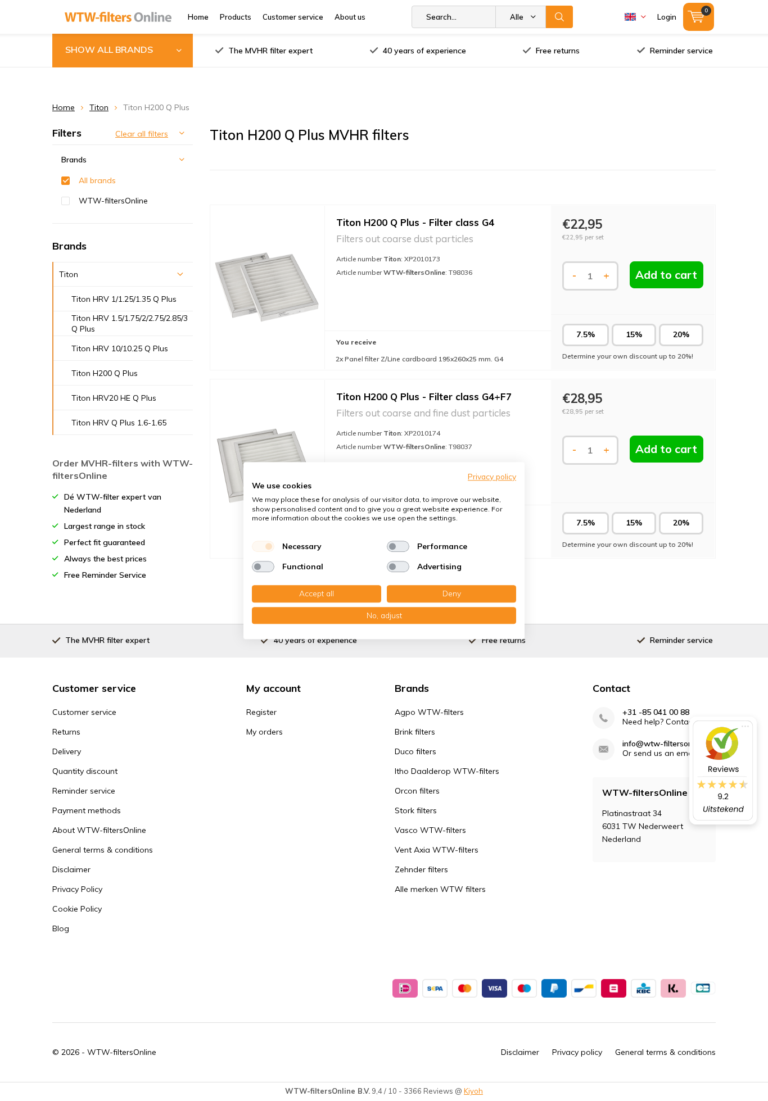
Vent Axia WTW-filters (436, 850)
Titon (99, 107)
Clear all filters (141, 134)
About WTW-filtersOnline (99, 830)
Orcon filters (417, 791)
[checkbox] (263, 546)
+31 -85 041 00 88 (655, 712)
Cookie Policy (77, 909)
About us (350, 16)
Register (261, 712)
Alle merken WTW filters (440, 889)
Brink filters (415, 732)
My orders (264, 732)
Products (235, 16)
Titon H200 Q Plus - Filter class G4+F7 (424, 396)
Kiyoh (473, 1090)
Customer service (293, 16)
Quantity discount (85, 771)
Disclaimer (71, 869)
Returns (66, 732)
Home (198, 16)
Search (559, 17)
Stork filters (416, 810)
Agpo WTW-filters (429, 712)
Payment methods (86, 810)
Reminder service (681, 51)
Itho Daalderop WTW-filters (447, 771)
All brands (97, 180)
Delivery (66, 751)
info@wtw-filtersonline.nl (667, 744)
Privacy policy (577, 1052)
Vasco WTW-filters (430, 830)
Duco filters (415, 751)
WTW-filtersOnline (113, 201)
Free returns (558, 51)
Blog (60, 928)
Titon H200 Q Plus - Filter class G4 (415, 222)
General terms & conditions (102, 850)
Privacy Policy (77, 889)
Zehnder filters (421, 869)
